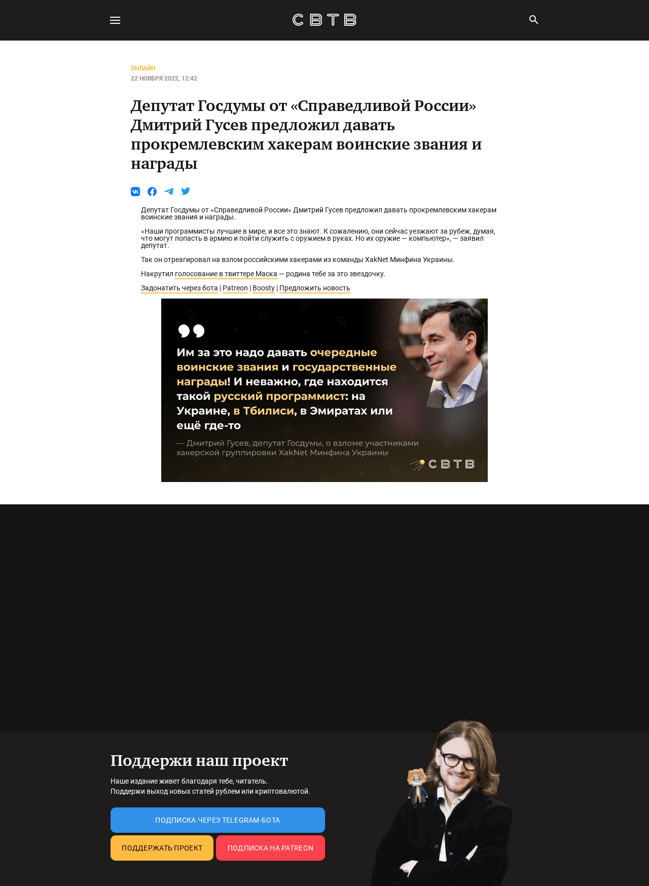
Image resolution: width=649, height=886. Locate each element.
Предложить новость (314, 288)
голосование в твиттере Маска (226, 274)
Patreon (235, 288)
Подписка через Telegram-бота (217, 820)
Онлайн (143, 68)
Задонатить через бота (179, 288)
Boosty (264, 288)
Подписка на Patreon (270, 848)
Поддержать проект (162, 848)
